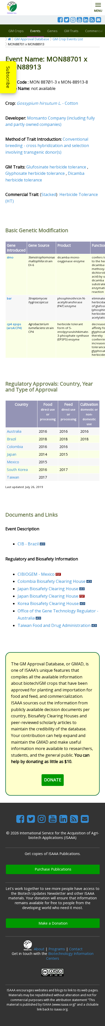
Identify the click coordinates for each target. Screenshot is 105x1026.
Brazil (11, 439)
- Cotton (47, 103)
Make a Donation (53, 923)
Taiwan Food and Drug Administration (54, 625)
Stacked (48, 194)
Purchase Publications (53, 869)
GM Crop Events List (67, 39)
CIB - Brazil (28, 544)
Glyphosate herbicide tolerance (35, 173)
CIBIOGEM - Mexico (36, 574)
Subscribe (8, 77)
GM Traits (71, 31)
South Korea (17, 469)
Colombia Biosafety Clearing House (51, 581)
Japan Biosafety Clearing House (48, 588)
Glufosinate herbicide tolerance (56, 167)
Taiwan (13, 477)
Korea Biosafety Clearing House (48, 603)
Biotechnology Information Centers (70, 956)
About (39, 948)
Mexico (13, 461)
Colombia (15, 446)
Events (35, 31)
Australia (14, 431)
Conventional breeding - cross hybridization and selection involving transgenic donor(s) (47, 145)
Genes (52, 31)
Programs (56, 948)
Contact (76, 948)
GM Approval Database (31, 39)
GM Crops (16, 31)
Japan (11, 454)
